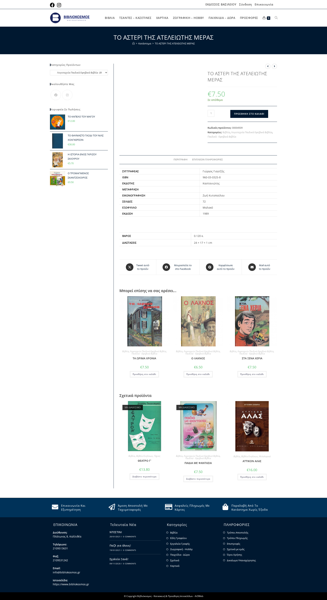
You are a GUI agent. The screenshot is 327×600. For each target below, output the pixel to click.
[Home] (133, 43)
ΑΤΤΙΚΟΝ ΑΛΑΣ (252, 461)
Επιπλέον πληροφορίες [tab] (207, 159)
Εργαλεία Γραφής (180, 543)
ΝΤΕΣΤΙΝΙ (116, 532)
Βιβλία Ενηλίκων (144, 456)
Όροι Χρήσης (234, 554)
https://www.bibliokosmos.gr (71, 584)
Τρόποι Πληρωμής (237, 538)
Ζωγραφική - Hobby (181, 549)
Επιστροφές (233, 543)
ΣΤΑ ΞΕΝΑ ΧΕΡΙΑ (252, 358)
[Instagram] (67, 95)
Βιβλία (226, 132)
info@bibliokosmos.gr (66, 572)
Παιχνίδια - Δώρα (180, 554)
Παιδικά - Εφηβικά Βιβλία (222, 136)
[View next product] (274, 66)
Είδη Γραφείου (178, 538)
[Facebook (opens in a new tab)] (53, 5)
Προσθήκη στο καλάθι (249, 113)
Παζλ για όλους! (120, 545)
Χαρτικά (174, 566)
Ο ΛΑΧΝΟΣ (198, 358)
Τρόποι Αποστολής (237, 532)
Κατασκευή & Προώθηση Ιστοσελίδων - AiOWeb (178, 596)
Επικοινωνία (264, 4)
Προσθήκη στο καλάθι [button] (144, 374)
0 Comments (129, 536)
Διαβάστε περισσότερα (144, 476)
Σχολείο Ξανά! (119, 559)
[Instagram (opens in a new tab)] (59, 5)
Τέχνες (157, 456)
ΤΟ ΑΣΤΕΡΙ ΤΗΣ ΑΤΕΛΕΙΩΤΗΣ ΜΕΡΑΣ (175, 43)
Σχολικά (174, 560)
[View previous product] (267, 66)
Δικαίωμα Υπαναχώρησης (241, 560)
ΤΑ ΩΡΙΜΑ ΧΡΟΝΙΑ (144, 358)
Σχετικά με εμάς (235, 549)
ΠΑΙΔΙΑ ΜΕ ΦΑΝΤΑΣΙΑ (198, 463)
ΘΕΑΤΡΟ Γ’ (144, 460)
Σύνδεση (245, 4)
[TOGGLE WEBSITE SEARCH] (276, 18)
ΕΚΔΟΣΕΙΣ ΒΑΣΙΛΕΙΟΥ (221, 4)
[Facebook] (56, 95)
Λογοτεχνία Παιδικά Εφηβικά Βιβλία (251, 132)
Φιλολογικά (265, 456)
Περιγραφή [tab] (181, 159)
